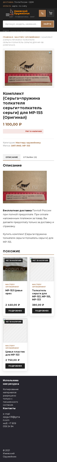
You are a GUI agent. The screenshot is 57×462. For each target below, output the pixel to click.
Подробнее (15, 311)
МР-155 (26, 145)
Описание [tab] (12, 157)
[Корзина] (50, 13)
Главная (8, 37)
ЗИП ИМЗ (16, 145)
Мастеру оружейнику (27, 37)
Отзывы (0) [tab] (30, 157)
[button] (50, 53)
